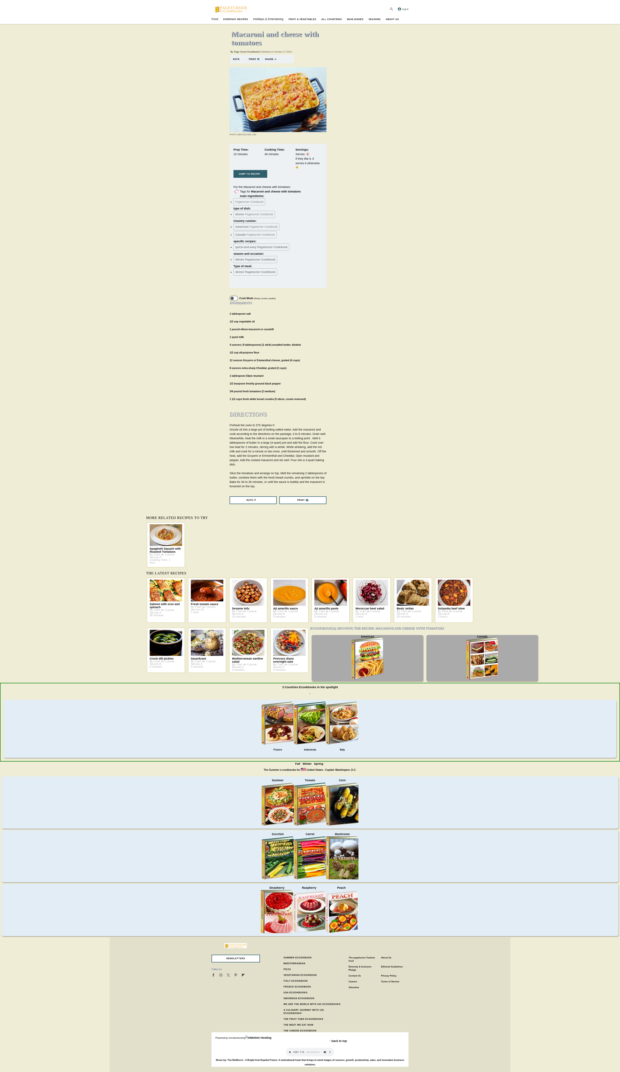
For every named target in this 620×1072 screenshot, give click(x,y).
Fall (297, 763)
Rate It (251, 500)
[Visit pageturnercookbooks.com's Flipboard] (243, 975)
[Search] (391, 9)
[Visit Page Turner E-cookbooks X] (228, 975)
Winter (307, 763)
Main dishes (355, 19)
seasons (375, 19)
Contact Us (355, 975)
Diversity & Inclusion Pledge (360, 968)
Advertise (354, 987)
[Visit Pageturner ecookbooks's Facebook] (213, 975)
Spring (318, 763)
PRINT (252, 59)
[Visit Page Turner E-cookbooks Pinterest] (236, 975)
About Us (392, 19)
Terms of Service (390, 981)
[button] (236, 958)
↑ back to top (338, 1041)
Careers (353, 981)
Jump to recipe (249, 174)
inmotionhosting (237, 1037)
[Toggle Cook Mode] (234, 298)
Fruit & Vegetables (302, 19)
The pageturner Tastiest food (362, 959)
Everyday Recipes (235, 19)
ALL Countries (331, 19)
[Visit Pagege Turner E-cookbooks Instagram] (221, 975)
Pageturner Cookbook (249, 201)
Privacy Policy (389, 975)
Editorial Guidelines (392, 966)
